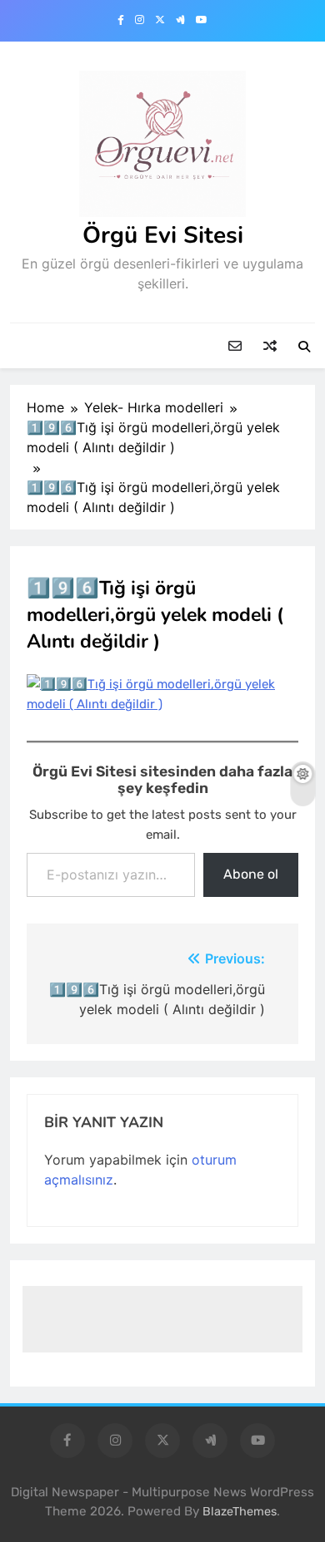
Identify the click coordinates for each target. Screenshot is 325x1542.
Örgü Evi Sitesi (162, 235)
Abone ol (250, 874)
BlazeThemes (239, 1512)
